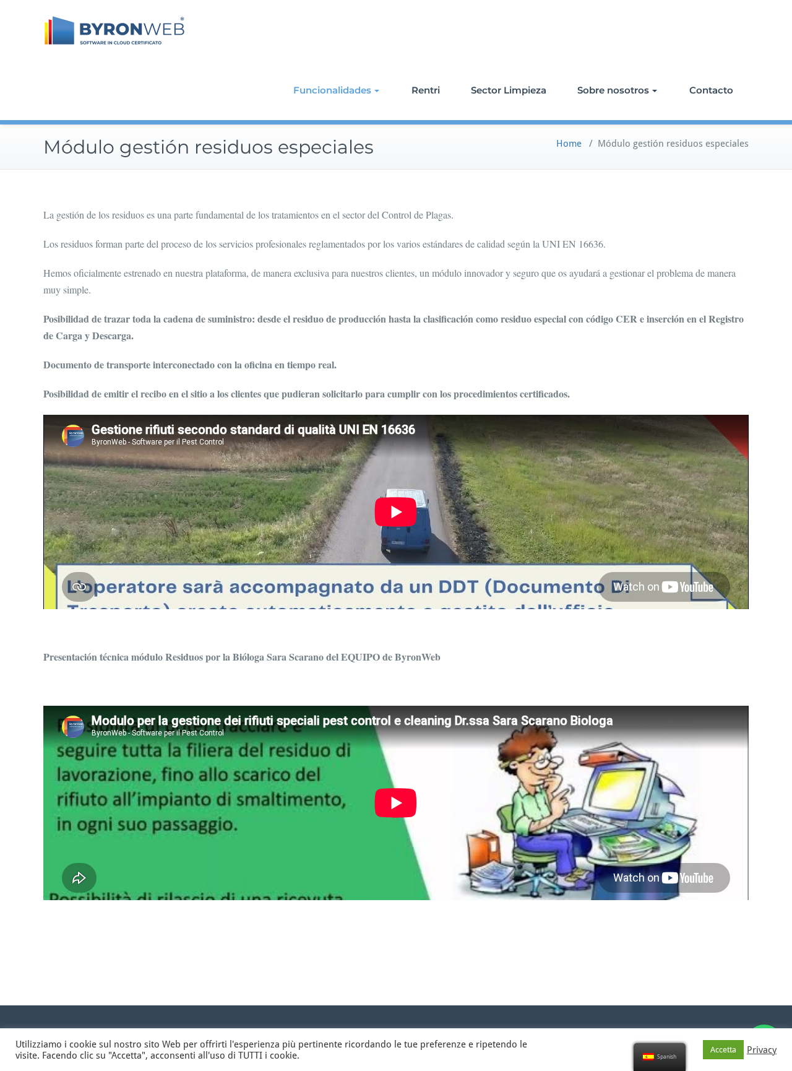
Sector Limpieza (508, 90)
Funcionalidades (332, 90)
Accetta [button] (723, 1049)
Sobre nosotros (613, 90)
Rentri (425, 90)
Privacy (762, 1050)
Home (569, 143)
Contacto (711, 90)
